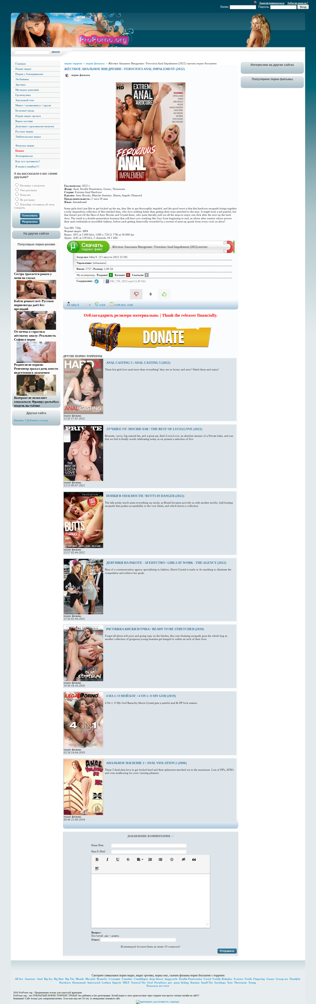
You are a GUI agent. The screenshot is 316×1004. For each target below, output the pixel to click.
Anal (39, 978)
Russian (194, 982)
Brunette (102, 978)
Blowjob (90, 978)
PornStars (160, 982)
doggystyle (171, 978)
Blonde (80, 978)
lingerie (116, 982)
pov (170, 982)
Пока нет (25, 194)
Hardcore (65, 982)
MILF (126, 982)
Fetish (248, 978)
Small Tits (207, 982)
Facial (207, 978)
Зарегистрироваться (271, 3)
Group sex (282, 978)
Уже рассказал (28, 190)
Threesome (240, 982)
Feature (238, 978)
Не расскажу (27, 199)
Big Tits (69, 978)
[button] (97, 859)
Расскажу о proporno (32, 185)
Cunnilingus (141, 978)
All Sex (19, 978)
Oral (150, 982)
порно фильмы (80, 74)
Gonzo (270, 978)
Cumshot (127, 978)
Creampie (114, 978)
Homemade (79, 982)
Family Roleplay (222, 978)
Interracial (93, 982)
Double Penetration (190, 978)
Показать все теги (157, 985)
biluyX (75, 304)
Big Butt (59, 978)
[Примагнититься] (229, 252)
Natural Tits (138, 982)
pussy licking (181, 982)
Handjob (295, 978)
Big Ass (48, 978)
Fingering (259, 978)
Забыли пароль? (297, 3)
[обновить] (99, 262)
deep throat (156, 978)
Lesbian (106, 982)
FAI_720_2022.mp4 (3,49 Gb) (127, 280)
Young (252, 982)
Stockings (220, 982)
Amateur (30, 978)
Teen (230, 982)
